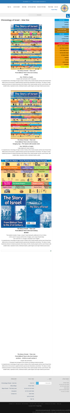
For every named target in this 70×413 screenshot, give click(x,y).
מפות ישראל (50, 6)
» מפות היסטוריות (65, 55)
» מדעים (67, 59)
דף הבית (56, 6)
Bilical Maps (13, 385)
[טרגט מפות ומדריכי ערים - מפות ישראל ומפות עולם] (64, 8)
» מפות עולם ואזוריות (64, 52)
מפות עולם (24, 6)
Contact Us (13, 393)
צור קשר (9, 6)
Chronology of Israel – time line (8, 383)
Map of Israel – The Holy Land (9, 388)
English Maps (54, 9)
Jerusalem (13, 391)
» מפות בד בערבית (65, 66)
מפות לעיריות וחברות (41, 6)
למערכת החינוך (16, 6)
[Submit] (29, 15)
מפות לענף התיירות (32, 6)
